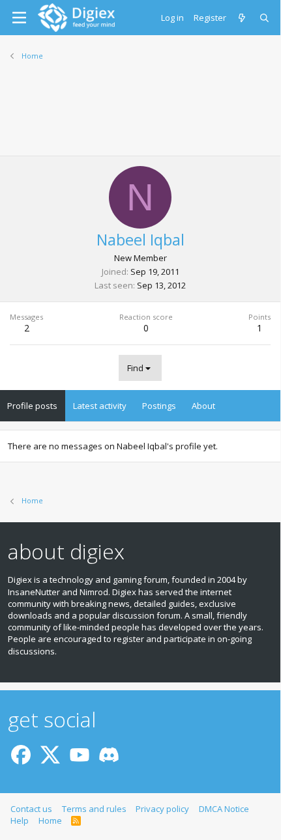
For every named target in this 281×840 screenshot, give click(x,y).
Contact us (31, 809)
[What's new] (242, 17)
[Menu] (19, 17)
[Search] (265, 17)
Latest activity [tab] (99, 406)
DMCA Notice (224, 809)
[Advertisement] (140, 116)
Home (50, 820)
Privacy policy (162, 809)
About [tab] (203, 406)
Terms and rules (94, 809)
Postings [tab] (159, 406)
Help (19, 820)
